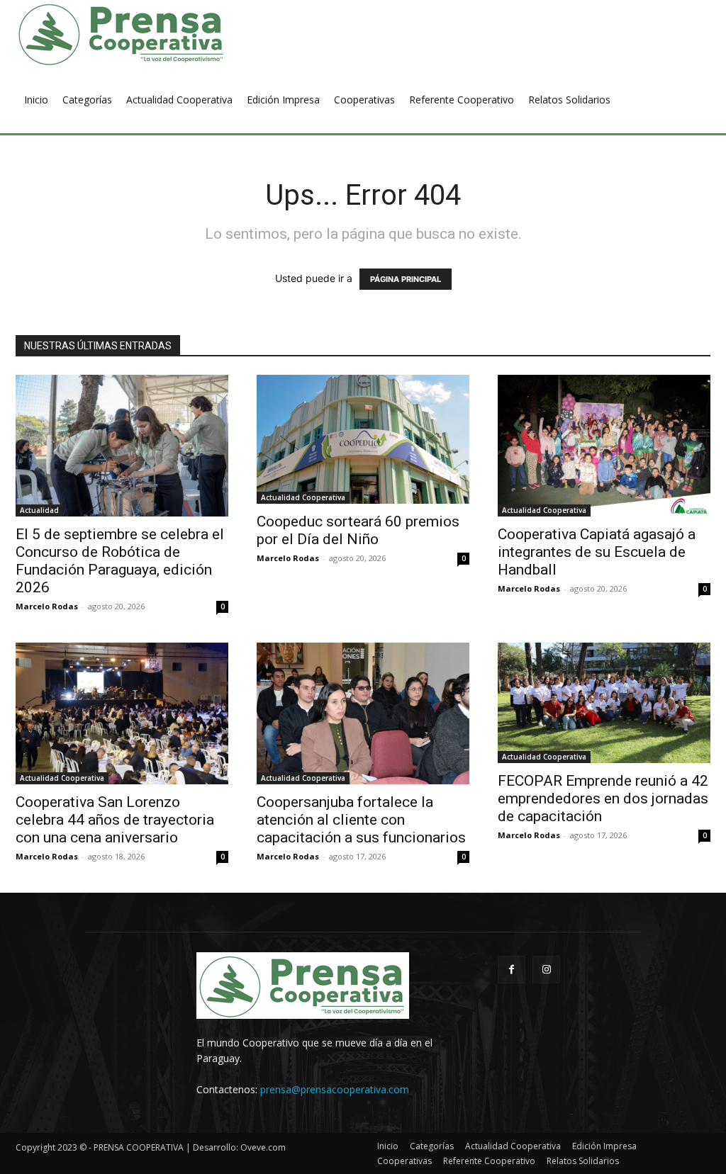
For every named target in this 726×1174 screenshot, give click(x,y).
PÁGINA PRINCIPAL (405, 279)
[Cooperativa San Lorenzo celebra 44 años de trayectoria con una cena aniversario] (122, 713)
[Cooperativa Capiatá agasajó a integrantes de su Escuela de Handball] (604, 446)
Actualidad (39, 510)
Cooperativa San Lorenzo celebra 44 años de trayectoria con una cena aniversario (115, 820)
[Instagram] (546, 969)
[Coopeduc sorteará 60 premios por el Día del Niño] (363, 439)
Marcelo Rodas (47, 606)
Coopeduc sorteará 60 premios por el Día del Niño (358, 530)
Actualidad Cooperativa (303, 497)
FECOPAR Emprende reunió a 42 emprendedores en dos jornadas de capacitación (603, 798)
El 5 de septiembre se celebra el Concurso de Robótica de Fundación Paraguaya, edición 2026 (120, 561)
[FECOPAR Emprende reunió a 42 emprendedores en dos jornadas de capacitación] (604, 703)
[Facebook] (511, 969)
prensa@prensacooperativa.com (334, 1089)
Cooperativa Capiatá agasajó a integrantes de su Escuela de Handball (597, 552)
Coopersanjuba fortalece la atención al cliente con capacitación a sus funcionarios (361, 820)
